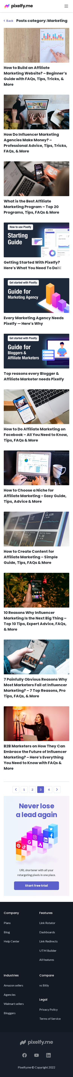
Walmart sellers (14, 1003)
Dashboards (47, 932)
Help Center (11, 941)
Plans (7, 923)
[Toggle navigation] (65, 6)
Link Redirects (48, 941)
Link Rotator (47, 923)
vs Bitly (44, 985)
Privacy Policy (48, 1009)
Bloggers (10, 1013)
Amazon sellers (13, 985)
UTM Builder (48, 950)
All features (46, 959)
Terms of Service (50, 1018)
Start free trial (36, 885)
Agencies (10, 994)
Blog (7, 932)
